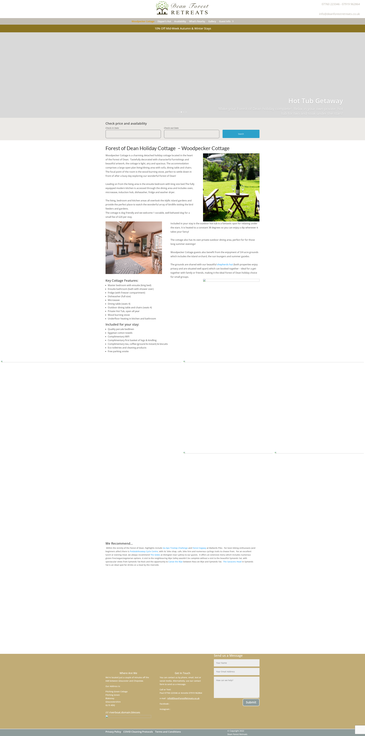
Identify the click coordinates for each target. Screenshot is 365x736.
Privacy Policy (113, 731)
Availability (180, 21)
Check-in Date (112, 128)
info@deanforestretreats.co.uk (339, 14)
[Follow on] (5, 3)
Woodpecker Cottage (143, 21)
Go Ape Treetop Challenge (175, 548)
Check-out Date (171, 128)
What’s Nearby (197, 21)
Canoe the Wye (175, 561)
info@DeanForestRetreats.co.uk (183, 698)
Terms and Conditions (168, 731)
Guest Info (225, 21)
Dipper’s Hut (164, 21)
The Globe (155, 554)
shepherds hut (225, 264)
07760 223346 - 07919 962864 (341, 4)
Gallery (212, 21)
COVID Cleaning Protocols (138, 731)
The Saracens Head (232, 561)
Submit (251, 702)
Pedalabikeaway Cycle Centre (144, 551)
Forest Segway (199, 548)
